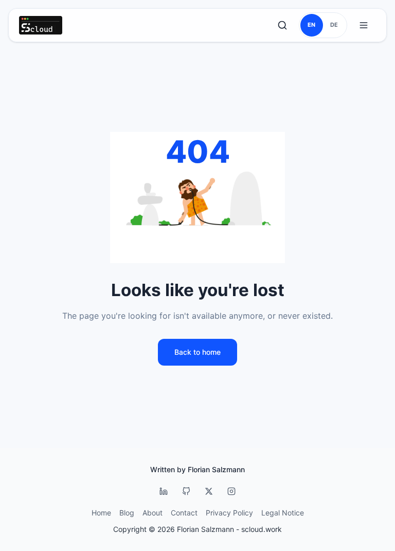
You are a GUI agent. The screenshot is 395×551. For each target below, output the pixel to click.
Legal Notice (282, 512)
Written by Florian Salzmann (197, 469)
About (152, 512)
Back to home (197, 352)
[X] (209, 491)
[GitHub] (186, 491)
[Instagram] (231, 491)
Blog (126, 512)
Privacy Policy (229, 512)
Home (101, 512)
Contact (184, 512)
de (334, 24)
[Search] (282, 25)
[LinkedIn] (163, 491)
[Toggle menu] (363, 25)
